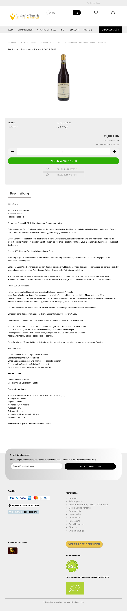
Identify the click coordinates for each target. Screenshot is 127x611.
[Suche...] (77, 12)
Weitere (87, 29)
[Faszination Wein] (25, 16)
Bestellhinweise (76, 524)
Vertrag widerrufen (84, 544)
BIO (62, 29)
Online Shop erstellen (52, 602)
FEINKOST (74, 29)
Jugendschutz (76, 514)
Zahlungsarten (76, 501)
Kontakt (73, 498)
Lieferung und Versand (80, 508)
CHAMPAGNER (25, 29)
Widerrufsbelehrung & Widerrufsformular (88, 504)
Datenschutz (75, 511)
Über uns (73, 527)
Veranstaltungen (77, 530)
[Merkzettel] (96, 12)
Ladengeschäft (110, 29)
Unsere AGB (74, 517)
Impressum (74, 521)
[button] (113, 12)
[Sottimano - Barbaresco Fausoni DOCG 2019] (63, 77)
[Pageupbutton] (118, 606)
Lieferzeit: (13, 127)
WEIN (10, 29)
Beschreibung (19, 193)
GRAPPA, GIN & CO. (46, 29)
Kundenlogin (94, 3)
